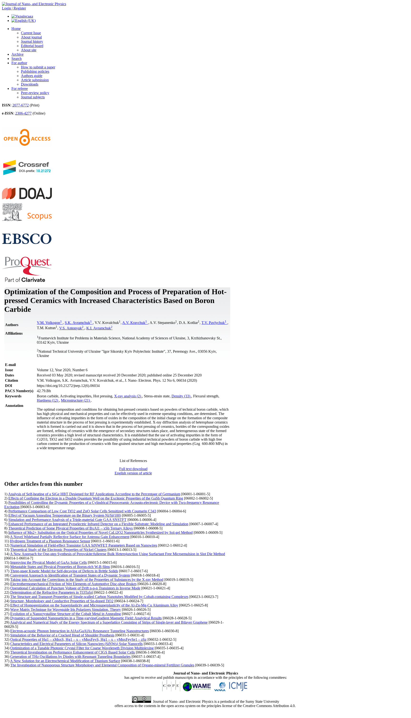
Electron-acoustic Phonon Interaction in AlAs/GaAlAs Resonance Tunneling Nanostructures (79, 631)
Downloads (29, 84)
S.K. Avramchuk (78, 323)
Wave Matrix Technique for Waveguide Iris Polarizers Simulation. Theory (65, 609)
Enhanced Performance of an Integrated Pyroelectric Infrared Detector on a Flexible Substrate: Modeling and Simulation (98, 524)
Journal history (32, 41)
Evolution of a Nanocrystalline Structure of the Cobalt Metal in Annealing (65, 614)
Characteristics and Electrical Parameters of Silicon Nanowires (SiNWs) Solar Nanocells (76, 644)
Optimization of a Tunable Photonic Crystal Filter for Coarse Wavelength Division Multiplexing (82, 648)
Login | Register (14, 8)
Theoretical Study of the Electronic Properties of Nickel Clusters (58, 550)
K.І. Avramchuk (99, 328)
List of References (133, 461)
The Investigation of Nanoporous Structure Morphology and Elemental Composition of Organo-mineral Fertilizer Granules (102, 665)
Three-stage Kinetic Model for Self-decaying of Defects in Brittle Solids (64, 571)
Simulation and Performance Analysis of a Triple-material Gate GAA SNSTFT (67, 520)
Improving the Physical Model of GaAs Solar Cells (48, 562)
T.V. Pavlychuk (213, 323)
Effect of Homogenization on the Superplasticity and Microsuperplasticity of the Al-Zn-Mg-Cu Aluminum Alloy (94, 605)
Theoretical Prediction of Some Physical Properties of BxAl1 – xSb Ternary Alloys (70, 528)
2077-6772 (20, 105)
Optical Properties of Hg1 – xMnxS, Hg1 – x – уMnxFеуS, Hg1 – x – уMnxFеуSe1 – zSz (78, 639)
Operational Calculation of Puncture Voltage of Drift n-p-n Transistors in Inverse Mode (75, 588)
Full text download (133, 469)
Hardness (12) (48, 400)
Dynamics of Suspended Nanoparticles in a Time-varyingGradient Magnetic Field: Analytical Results (86, 618)
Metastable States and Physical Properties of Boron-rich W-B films (60, 567)
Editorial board (32, 46)
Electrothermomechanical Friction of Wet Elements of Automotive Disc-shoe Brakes (73, 584)
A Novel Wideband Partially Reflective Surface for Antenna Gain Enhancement (69, 537)
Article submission (35, 80)
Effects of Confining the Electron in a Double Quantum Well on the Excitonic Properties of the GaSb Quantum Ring (95, 498)
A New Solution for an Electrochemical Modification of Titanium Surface (65, 661)
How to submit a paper (38, 67)
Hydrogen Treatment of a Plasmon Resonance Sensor (50, 541)
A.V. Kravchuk (134, 323)
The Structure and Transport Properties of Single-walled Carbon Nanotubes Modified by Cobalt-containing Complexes (99, 597)
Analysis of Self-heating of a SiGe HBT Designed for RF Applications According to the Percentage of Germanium (94, 494)
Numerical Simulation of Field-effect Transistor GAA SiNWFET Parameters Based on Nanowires (83, 545)
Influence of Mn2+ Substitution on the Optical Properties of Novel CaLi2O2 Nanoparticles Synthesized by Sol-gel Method (100, 532)
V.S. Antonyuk (71, 328)
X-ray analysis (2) (128, 396)
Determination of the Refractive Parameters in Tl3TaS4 (51, 592)
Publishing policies (35, 71)
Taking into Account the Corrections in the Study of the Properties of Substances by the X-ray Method (86, 580)
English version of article (133, 473)
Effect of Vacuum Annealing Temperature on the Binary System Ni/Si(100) (64, 515)
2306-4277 (23, 113)
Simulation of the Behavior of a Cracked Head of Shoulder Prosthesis (62, 635)
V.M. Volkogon (49, 323)
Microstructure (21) (76, 400)
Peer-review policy (35, 93)
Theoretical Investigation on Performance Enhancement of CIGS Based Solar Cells (72, 652)
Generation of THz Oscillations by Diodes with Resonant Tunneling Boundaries (70, 657)
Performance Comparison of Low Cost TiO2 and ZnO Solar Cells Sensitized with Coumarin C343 (82, 511)
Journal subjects (33, 97)
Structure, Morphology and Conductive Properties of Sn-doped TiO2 (61, 601)
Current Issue (31, 33)
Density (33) (181, 396)
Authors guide (31, 76)
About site (28, 50)
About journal (31, 37)
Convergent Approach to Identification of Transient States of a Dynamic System (70, 575)
